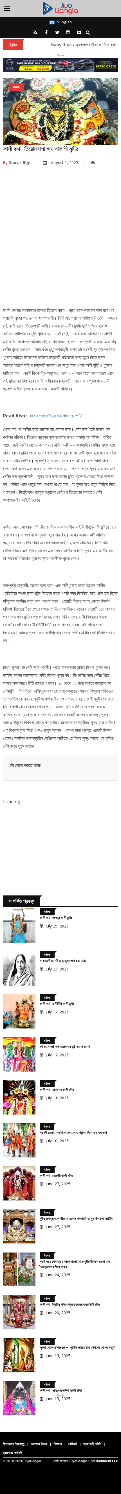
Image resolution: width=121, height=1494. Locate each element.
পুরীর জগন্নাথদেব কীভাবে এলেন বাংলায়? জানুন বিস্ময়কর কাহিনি (76, 1218)
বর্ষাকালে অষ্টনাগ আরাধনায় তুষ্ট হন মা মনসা (65, 1047)
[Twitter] (57, 32)
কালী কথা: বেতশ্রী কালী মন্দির (56, 1176)
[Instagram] (68, 32)
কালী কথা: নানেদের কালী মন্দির (57, 1090)
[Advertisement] (60, 240)
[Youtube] (79, 32)
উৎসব (47, 1126)
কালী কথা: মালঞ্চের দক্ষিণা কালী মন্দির (61, 1390)
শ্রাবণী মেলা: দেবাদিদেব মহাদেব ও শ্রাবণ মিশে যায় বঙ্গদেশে (73, 1133)
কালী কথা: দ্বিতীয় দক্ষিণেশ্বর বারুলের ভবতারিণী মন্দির (70, 1304)
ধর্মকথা (16, 87)
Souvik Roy (16, 162)
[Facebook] (46, 32)
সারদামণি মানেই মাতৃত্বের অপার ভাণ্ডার (63, 961)
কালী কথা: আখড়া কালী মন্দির (56, 918)
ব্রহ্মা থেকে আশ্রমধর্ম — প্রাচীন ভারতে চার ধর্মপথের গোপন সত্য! (77, 1347)
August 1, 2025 (64, 162)
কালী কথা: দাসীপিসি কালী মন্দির (57, 1004)
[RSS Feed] (35, 32)
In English (63, 21)
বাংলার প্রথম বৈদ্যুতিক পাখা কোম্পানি (56, 416)
